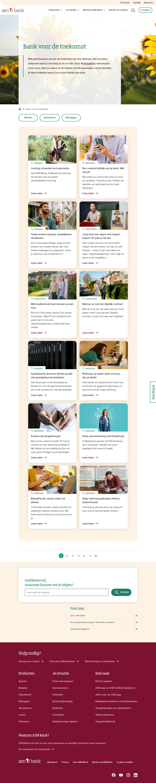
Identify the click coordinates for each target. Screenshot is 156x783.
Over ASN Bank (77, 615)
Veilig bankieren (104, 714)
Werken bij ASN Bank (102, 762)
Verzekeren (25, 707)
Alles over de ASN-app (108, 694)
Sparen (23, 681)
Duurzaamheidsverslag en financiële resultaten (92, 622)
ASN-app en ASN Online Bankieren (115, 687)
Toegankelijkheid (105, 721)
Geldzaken (50, 117)
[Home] (13, 10)
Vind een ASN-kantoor (63, 661)
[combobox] (66, 592)
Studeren (57, 707)
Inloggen (145, 10)
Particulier (125, 3)
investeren (90, 63)
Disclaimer (52, 762)
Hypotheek (25, 694)
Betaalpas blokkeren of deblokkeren (116, 701)
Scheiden (57, 694)
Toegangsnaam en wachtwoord (113, 707)
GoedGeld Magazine (80, 629)
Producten (54, 10)
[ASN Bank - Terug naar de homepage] (30, 761)
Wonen (28, 117)
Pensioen (24, 721)
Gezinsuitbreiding (62, 701)
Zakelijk (136, 3)
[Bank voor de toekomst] (90, 555)
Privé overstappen (62, 681)
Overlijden (58, 714)
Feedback (153, 392)
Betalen (23, 687)
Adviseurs (148, 3)
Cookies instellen (125, 762)
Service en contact (118, 10)
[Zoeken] (133, 10)
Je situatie (71, 10)
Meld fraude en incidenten (100, 661)
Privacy (65, 762)
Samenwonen (60, 687)
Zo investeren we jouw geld (35, 749)
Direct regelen (103, 681)
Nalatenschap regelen (65, 721)
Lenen (22, 714)
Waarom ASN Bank (92, 10)
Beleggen (71, 117)
